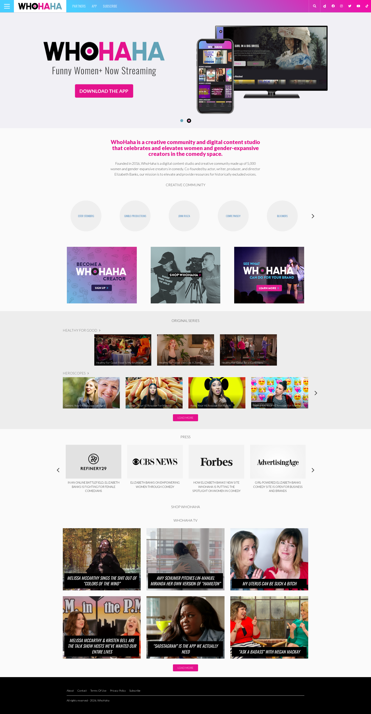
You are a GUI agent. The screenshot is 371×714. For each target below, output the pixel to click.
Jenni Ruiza (184, 216)
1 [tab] (181, 121)
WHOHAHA (40, 6)
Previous (58, 216)
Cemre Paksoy (233, 216)
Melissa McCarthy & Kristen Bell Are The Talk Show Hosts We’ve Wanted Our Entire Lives (102, 646)
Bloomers (282, 216)
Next (313, 216)
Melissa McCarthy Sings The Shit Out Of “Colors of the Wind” (101, 581)
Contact (82, 690)
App (94, 6)
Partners (79, 6)
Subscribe (110, 6)
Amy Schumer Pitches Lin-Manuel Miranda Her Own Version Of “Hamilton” (185, 581)
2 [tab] (189, 120)
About (70, 690)
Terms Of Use (98, 690)
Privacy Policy (118, 690)
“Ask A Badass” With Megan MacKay (269, 652)
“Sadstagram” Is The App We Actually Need (185, 649)
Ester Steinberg (86, 216)
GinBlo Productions (135, 216)
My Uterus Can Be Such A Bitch (269, 583)
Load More (185, 417)
